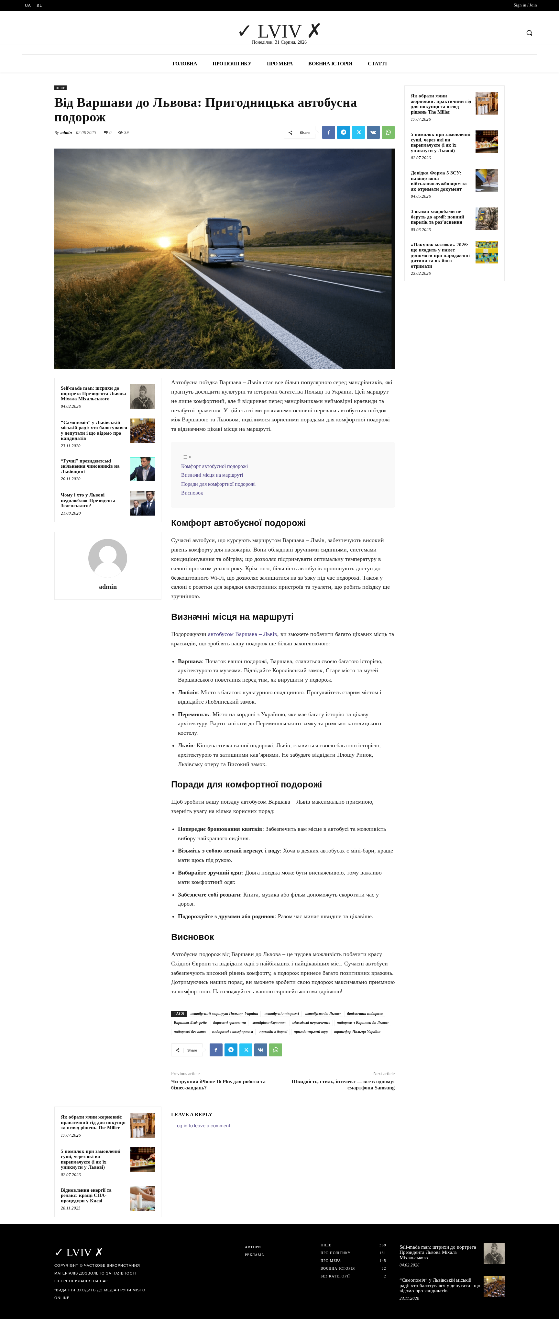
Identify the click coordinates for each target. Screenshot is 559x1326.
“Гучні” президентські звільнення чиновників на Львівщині (90, 466)
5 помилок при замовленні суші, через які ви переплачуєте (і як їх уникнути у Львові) (90, 1159)
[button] (529, 32)
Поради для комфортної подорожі (218, 484)
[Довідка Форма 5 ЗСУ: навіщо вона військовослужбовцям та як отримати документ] (487, 180)
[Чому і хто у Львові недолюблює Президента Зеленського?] (142, 503)
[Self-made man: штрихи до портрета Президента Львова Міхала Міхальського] (142, 396)
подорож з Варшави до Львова (363, 1022)
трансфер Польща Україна (357, 1032)
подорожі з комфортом (232, 1032)
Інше (60, 88)
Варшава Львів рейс (190, 1022)
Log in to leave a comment (202, 1125)
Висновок (192, 493)
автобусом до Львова (323, 1013)
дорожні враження (229, 1022)
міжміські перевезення (311, 1022)
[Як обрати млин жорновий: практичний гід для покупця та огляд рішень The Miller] (142, 1125)
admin (66, 132)
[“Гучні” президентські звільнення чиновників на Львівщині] (142, 469)
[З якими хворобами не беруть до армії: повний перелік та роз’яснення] (487, 218)
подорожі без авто (190, 1032)
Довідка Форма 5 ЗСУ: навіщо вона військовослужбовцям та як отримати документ (439, 181)
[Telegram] (343, 132)
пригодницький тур (311, 1032)
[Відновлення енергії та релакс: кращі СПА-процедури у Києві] (142, 1198)
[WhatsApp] (388, 132)
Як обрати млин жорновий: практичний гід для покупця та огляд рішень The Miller (93, 1122)
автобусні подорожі (282, 1013)
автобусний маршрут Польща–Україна (224, 1013)
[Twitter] (358, 132)
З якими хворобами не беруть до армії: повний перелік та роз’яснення (437, 217)
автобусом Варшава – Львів (241, 634)
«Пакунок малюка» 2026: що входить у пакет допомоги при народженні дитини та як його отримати (440, 255)
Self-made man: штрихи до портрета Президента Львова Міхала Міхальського (93, 393)
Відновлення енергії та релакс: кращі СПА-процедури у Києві (86, 1195)
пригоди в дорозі (273, 1032)
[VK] (373, 132)
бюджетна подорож (365, 1013)
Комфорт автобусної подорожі (214, 466)
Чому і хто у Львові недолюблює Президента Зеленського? (88, 500)
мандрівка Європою (269, 1022)
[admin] (107, 558)
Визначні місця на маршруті (212, 475)
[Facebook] (328, 132)
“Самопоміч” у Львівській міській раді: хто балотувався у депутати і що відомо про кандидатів (94, 430)
